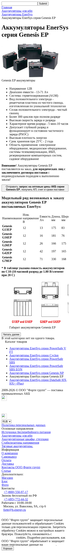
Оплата (6, 460)
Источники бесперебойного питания (26, 432)
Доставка (8, 463)
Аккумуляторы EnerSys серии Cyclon (34, 355)
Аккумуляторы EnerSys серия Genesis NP (36, 373)
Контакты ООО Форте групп (21, 467)
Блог (5, 481)
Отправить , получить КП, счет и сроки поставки (35, 188)
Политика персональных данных (24, 425)
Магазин (7, 477)
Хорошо (7, 548)
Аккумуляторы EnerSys (17, 14)
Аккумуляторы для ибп (17, 10)
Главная (7, 7)
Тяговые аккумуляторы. (17, 446)
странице (50, 544)
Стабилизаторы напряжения (20, 442)
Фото (5, 484)
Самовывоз (9, 456)
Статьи (6, 470)
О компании (10, 453)
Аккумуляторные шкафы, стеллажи (25, 439)
